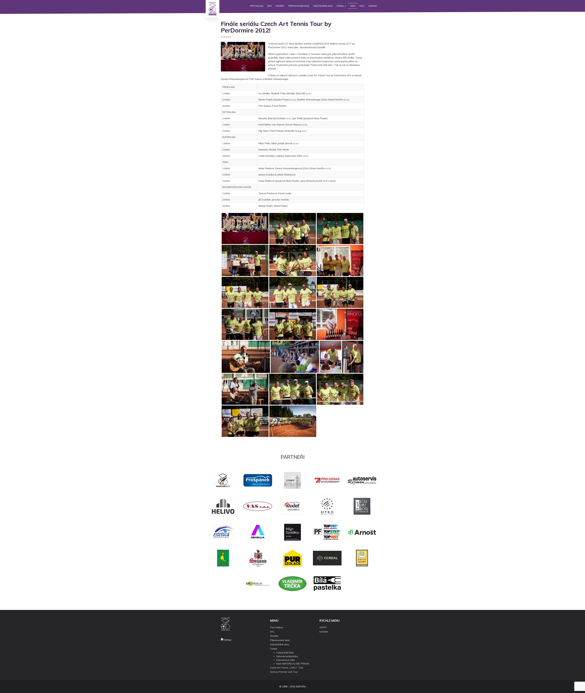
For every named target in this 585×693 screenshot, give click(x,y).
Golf (362, 6)
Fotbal (341, 6)
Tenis (352, 6)
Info (269, 6)
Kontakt (373, 6)
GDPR (322, 627)
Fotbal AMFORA (285, 652)
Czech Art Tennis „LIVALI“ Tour (286, 667)
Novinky (280, 6)
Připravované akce (298, 6)
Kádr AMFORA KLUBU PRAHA (292, 663)
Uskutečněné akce (323, 6)
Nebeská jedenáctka (287, 656)
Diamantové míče (285, 660)
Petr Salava (256, 6)
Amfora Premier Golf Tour (284, 671)
